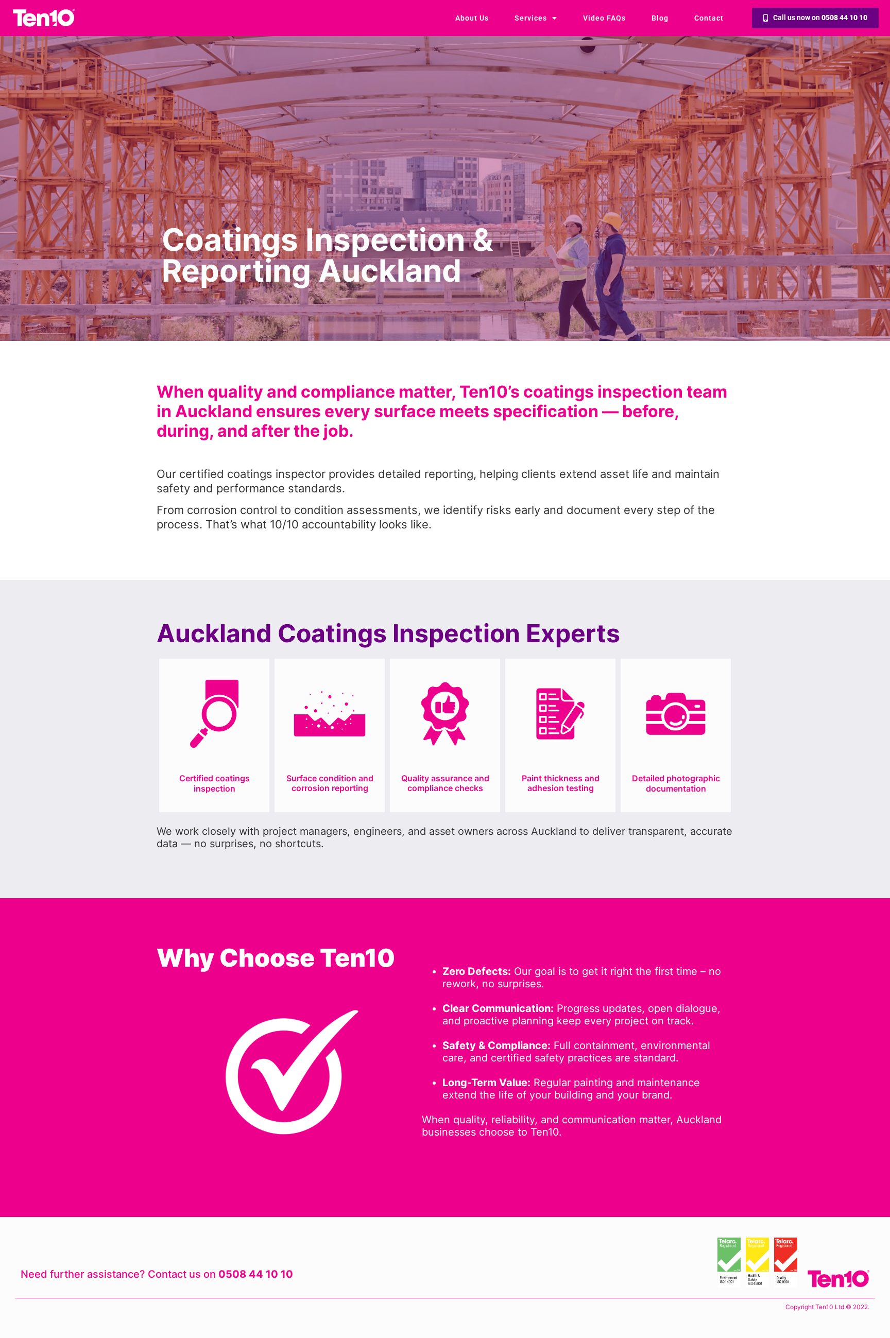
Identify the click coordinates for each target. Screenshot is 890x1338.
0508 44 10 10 (255, 1274)
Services (531, 18)
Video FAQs (604, 18)
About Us (472, 18)
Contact (709, 18)
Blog (660, 18)
